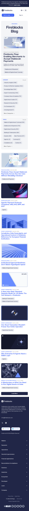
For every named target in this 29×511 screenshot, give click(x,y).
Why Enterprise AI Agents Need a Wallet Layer (13, 355)
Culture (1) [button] (18, 142)
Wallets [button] (3, 440)
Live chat (6, 429)
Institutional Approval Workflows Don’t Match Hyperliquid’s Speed (13, 264)
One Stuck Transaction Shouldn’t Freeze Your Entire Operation (13, 326)
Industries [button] (4, 472)
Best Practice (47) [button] (19, 136)
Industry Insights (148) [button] (10, 82)
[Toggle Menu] (25, 10)
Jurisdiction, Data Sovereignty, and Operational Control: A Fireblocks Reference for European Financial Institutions (13, 236)
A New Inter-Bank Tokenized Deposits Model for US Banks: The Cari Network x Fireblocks (14, 293)
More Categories (8, 113)
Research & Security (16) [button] (10, 103)
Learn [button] (3, 485)
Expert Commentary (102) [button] (11, 92)
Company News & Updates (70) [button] (12, 96)
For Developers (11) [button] (9, 106)
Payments (4, 445)
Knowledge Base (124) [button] (10, 89)
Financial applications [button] (7, 458)
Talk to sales (6, 15)
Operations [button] (4, 449)
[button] (14, 445)
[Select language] (22, 10)
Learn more (17, 5)
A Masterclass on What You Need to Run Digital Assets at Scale (13, 383)
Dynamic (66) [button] (7, 136)
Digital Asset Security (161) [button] (11, 129)
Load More (15, 393)
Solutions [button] (4, 467)
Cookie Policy (17, 496)
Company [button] (4, 490)
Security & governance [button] (7, 454)
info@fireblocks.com (7, 417)
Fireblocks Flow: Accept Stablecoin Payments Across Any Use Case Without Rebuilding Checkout (14, 174)
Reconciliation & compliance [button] (9, 463)
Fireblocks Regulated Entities (14, 501)
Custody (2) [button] (16, 139)
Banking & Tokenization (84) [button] (11, 132)
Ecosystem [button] (4, 476)
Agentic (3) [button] (7, 139)
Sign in (21, 15)
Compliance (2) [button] (8, 142)
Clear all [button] (24, 80)
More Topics (7, 146)
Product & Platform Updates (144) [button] (13, 86)
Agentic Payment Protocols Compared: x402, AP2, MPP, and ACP (12, 204)
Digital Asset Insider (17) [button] (10, 99)
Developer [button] (4, 481)
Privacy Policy (10, 496)
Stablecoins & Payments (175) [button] (12, 125)
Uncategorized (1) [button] (9, 110)
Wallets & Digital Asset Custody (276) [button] (14, 122)
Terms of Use (19, 498)
